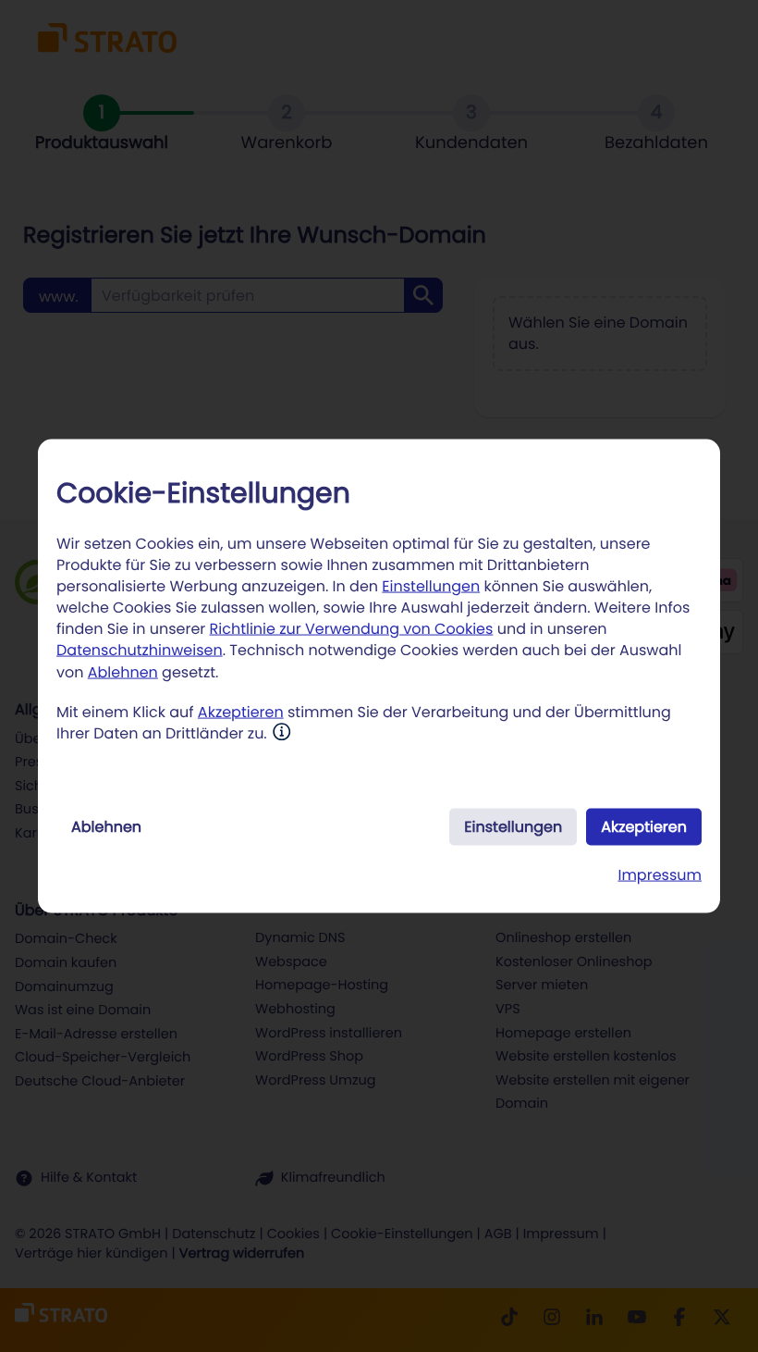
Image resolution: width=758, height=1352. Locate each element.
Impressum (659, 875)
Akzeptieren (241, 711)
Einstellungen (431, 585)
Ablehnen (123, 671)
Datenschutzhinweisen (139, 650)
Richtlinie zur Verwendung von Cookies (352, 628)
